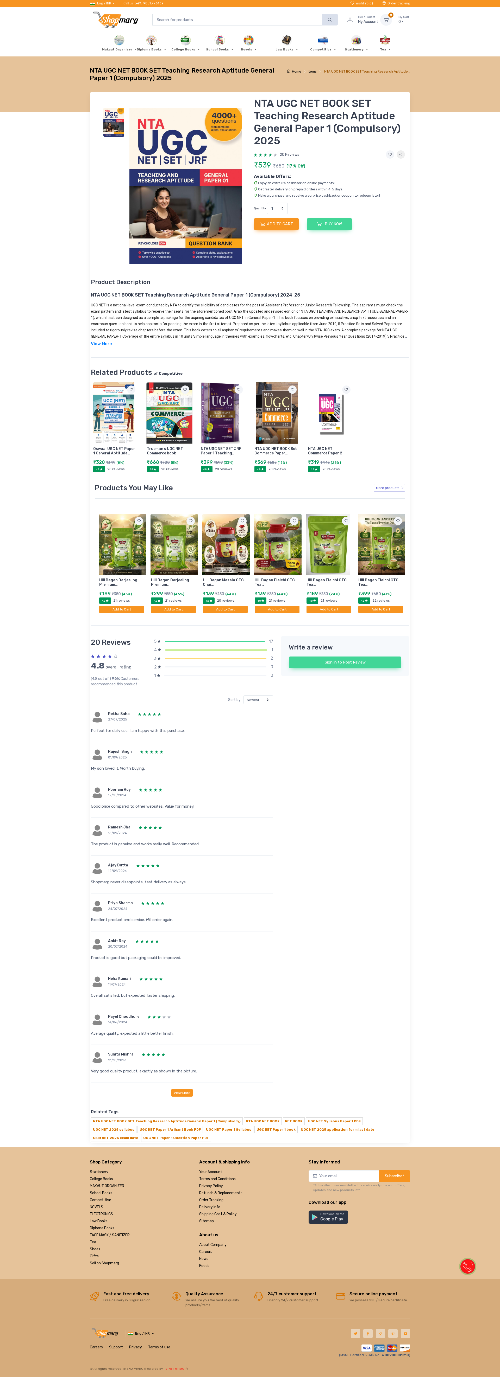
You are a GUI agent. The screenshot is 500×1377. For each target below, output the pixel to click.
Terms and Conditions (217, 1179)
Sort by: (234, 700)
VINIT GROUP (176, 1368)
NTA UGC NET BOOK (263, 1121)
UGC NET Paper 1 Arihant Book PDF (170, 1129)
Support (116, 1347)
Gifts (94, 1256)
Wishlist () (364, 3)
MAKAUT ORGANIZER (107, 1186)
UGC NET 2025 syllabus (113, 1129)
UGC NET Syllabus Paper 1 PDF (334, 1121)
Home (296, 71)
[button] (328, 1217)
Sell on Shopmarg (104, 1263)
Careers (205, 1252)
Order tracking (399, 3)
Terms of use (159, 1347)
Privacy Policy (211, 1186)
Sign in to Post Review (345, 662)
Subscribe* (394, 1176)
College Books (101, 1179)
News (203, 1259)
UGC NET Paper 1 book (276, 1129)
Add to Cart (122, 609)
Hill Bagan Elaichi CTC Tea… (275, 582)
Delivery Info (209, 1207)
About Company (213, 1245)
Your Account (210, 1172)
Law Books (99, 1221)
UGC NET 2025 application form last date (337, 1129)
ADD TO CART (280, 224)
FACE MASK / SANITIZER (110, 1235)
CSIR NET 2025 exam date (115, 1138)
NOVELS (96, 1207)
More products (387, 488)
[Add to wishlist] (390, 154)
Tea (93, 1242)
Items (312, 71)
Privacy (135, 1347)
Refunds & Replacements (220, 1193)
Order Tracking (211, 1200)
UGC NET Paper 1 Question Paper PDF (176, 1138)
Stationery (99, 1172)
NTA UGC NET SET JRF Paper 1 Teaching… (221, 451)
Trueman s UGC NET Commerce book (165, 451)
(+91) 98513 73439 (149, 3)
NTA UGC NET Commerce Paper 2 (325, 451)
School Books (101, 1193)
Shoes (95, 1249)
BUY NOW (333, 224)
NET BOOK (294, 1121)
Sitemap (206, 1221)
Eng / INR (104, 3)
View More (182, 1093)
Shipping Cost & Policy (218, 1214)
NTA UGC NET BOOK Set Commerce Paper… (275, 451)
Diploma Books (102, 1228)
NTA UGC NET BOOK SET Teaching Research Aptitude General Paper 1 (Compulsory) (167, 1121)
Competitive (100, 1200)
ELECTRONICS (101, 1214)
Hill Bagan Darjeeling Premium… (118, 582)
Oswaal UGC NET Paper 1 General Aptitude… (114, 451)
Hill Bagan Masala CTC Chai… (223, 582)
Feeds (204, 1266)
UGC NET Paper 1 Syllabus (228, 1129)
